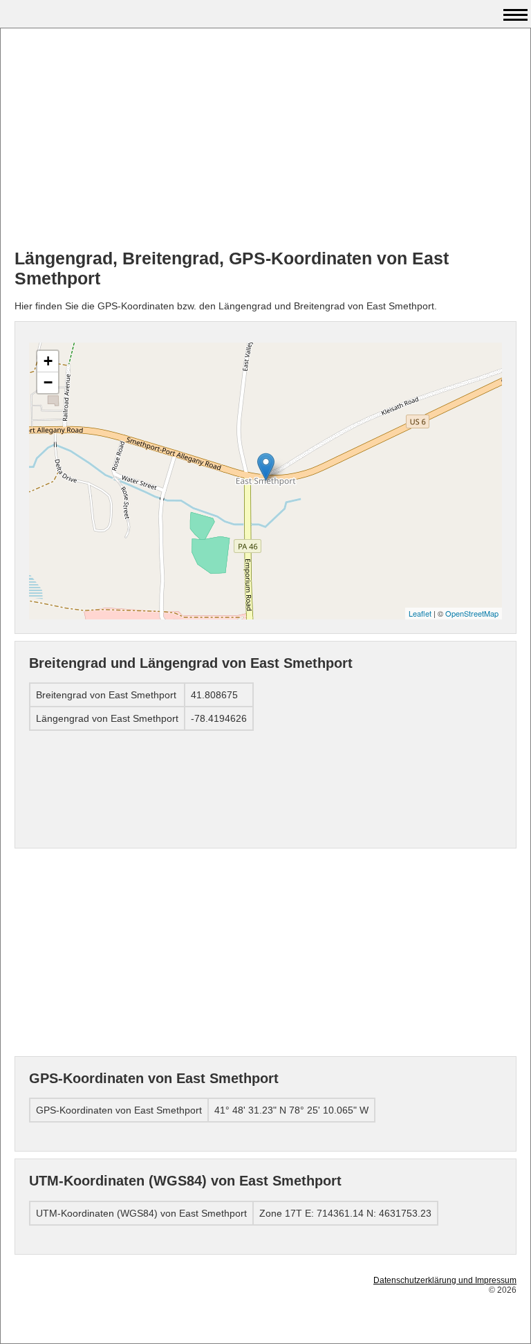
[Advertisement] (265, 139)
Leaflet (420, 613)
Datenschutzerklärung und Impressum (444, 1280)
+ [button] (48, 361)
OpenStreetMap (472, 613)
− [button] (48, 382)
